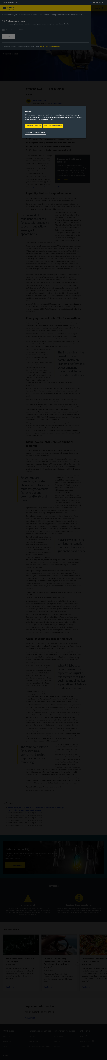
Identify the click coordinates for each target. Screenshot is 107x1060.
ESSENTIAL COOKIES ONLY (53, 126)
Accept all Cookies (33, 126)
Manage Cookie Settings (35, 132)
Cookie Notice (48, 120)
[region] (54, 122)
